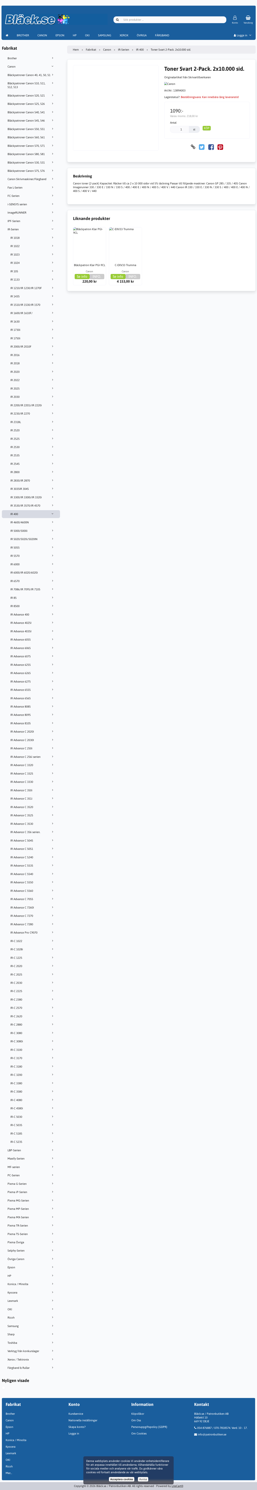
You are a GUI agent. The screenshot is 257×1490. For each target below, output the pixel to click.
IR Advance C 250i (21, 748)
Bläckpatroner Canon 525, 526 (26, 103)
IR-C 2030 (16, 982)
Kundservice (75, 1413)
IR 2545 (15, 463)
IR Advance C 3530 (21, 823)
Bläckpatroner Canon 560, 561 (26, 137)
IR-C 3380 (16, 1083)
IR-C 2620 (16, 1016)
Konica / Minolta (18, 1284)
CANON (42, 35)
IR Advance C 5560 (21, 890)
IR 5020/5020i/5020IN (23, 539)
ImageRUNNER (17, 212)
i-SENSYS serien (17, 204)
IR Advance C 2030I (22, 740)
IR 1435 (15, 296)
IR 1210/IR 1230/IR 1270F (26, 288)
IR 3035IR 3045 (19, 488)
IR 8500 (15, 606)
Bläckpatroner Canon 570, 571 (26, 145)
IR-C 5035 (16, 1125)
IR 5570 (15, 555)
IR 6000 (15, 564)
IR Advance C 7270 (21, 915)
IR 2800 (15, 472)
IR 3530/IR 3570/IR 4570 (25, 505)
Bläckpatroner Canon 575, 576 (26, 170)
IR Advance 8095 (20, 714)
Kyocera (12, 1292)
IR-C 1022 (16, 941)
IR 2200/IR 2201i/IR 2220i (26, 405)
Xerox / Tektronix (18, 1359)
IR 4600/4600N (19, 522)
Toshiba (12, 1342)
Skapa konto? (77, 1426)
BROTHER (23, 35)
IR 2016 (15, 355)
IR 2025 (15, 388)
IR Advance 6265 (20, 673)
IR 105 (14, 271)
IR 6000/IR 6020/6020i (24, 572)
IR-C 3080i (16, 1041)
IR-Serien (13, 229)
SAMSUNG (104, 35)
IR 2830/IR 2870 (20, 480)
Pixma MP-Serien (18, 1208)
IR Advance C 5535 (21, 865)
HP (75, 35)
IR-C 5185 (16, 1133)
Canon (11, 66)
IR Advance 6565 (20, 698)
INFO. (97, 276)
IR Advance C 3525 (21, 815)
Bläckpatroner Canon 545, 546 (26, 120)
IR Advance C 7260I (22, 907)
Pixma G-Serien (17, 1183)
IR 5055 (15, 547)
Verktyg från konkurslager (23, 1351)
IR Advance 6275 (20, 681)
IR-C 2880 (16, 1024)
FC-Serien (13, 195)
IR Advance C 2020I (22, 731)
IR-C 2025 (16, 974)
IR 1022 (15, 246)
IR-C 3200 (16, 1074)
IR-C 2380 (16, 999)
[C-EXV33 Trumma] (125, 243)
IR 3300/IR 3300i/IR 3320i (26, 497)
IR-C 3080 (16, 1033)
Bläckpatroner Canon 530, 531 (26, 162)
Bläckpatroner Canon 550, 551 (26, 129)
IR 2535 (15, 455)
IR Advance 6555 (20, 689)
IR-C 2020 (16, 966)
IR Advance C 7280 (21, 924)
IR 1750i (15, 338)
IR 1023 (15, 254)
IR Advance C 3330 (21, 781)
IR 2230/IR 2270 (20, 413)
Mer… (9, 1473)
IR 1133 (15, 279)
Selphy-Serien (16, 1250)
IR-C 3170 (16, 1058)
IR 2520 (15, 430)
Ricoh (11, 1317)
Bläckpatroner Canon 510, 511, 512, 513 (26, 85)
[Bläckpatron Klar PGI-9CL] (89, 243)
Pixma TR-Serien (18, 1225)
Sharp (11, 1334)
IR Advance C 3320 (21, 765)
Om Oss (136, 1420)
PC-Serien (14, 1175)
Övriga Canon (16, 1259)
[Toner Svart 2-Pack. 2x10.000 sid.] (6, 1388)
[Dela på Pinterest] (220, 147)
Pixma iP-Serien (17, 1192)
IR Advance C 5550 (21, 882)
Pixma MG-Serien (18, 1200)
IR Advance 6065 (20, 648)
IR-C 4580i (16, 1108)
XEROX (124, 35)
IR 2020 (15, 371)
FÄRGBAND (162, 35)
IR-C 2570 (16, 1007)
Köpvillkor (137, 1413)
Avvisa (143, 1479)
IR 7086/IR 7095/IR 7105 (25, 589)
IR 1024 (15, 262)
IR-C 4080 (16, 1100)
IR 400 (14, 514)
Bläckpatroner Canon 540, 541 (26, 112)
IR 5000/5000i (18, 530)
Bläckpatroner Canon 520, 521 (26, 95)
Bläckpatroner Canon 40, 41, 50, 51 (29, 75)
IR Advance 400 (19, 614)
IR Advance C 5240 (21, 857)
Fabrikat (91, 49)
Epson (11, 1267)
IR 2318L (15, 422)
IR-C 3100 (16, 1049)
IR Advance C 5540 (21, 874)
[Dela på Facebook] (211, 147)
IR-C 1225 (16, 957)
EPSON (60, 35)
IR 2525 (15, 438)
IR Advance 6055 (20, 639)
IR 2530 (15, 447)
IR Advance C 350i (21, 790)
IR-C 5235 (16, 1141)
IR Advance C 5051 (21, 848)
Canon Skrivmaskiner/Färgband (27, 179)
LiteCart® (177, 1486)
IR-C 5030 (16, 1116)
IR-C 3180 (16, 1066)
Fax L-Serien (15, 187)
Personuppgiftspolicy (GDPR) (149, 1426)
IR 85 (13, 597)
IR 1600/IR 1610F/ (21, 313)
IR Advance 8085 (20, 706)
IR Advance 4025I (20, 622)
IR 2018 (15, 363)
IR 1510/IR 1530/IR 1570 (25, 304)
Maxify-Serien (16, 1158)
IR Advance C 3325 (21, 773)
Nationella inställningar (82, 1420)
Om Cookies (139, 1433)
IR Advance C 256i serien (25, 756)
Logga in (241, 35)
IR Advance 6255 (20, 664)
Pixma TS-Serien (18, 1234)
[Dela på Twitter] (202, 147)
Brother (12, 58)
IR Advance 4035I (20, 631)
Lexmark (13, 1300)
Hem (76, 49)
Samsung (13, 1326)
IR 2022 (15, 380)
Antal (173, 122)
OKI (87, 35)
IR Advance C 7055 (21, 899)
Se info (82, 276)
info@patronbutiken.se (212, 1434)
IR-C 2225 (16, 991)
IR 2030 (15, 396)
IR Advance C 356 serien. (25, 832)
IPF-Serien (14, 221)
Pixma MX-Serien (18, 1217)
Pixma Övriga (16, 1242)
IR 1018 (15, 237)
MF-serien (14, 1167)
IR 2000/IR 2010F (20, 346)
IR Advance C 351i (21, 798)
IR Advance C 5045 (21, 840)
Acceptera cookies (121, 1479)
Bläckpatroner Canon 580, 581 (26, 154)
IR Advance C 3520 (21, 807)
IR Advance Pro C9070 (23, 932)
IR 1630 (15, 321)
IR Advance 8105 (20, 723)
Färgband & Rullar (19, 1367)
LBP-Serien (14, 1150)
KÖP (206, 128)
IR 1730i (15, 329)
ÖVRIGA (142, 35)
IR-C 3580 (16, 1091)
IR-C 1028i (16, 949)
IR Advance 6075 (20, 656)
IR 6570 (15, 581)
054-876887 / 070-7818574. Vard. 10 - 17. (222, 1427)
